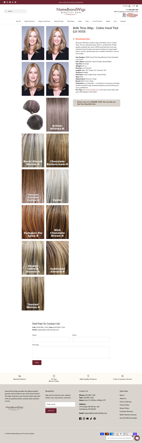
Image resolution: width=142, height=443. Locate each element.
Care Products (97, 21)
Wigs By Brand (29, 21)
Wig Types (70, 21)
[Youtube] (10, 2)
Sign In (122, 395)
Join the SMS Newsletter (128, 418)
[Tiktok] (12, 2)
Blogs (108, 21)
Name (34, 335)
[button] (137, 438)
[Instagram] (7, 2)
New (87, 21)
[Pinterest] (15, 2)
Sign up (51, 411)
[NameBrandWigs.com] (71, 11)
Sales (80, 21)
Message (35, 345)
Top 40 (18, 21)
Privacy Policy (124, 405)
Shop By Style (58, 21)
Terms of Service (125, 402)
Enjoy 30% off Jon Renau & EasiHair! (71, 2)
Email (74, 335)
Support (123, 21)
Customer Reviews (126, 411)
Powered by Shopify (28, 433)
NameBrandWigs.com (16, 433)
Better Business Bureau (128, 415)
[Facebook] (4, 2)
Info (115, 21)
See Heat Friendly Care (91, 90)
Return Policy (124, 408)
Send (37, 362)
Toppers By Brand (44, 21)
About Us (123, 398)
